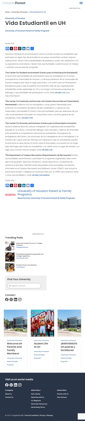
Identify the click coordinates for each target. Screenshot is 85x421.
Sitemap (49, 415)
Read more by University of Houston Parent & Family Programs (46, 198)
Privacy (42, 415)
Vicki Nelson (20, 267)
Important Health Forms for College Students (29, 244)
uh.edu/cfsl (27, 118)
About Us (8, 394)
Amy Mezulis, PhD (22, 258)
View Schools (62, 397)
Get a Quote (35, 394)
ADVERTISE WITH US (74, 8)
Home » (8, 12)
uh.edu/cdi (47, 150)
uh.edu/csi (60, 92)
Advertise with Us (37, 397)
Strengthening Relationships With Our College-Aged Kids (30, 255)
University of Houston (15, 18)
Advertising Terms (38, 407)
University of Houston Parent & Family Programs (27, 31)
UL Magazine (36, 400)
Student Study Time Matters (26, 265)
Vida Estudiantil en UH (37, 12)
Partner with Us (62, 394)
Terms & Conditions (31, 415)
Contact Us (9, 397)
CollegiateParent (22, 247)
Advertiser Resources (39, 404)
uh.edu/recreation (41, 175)
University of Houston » (20, 12)
